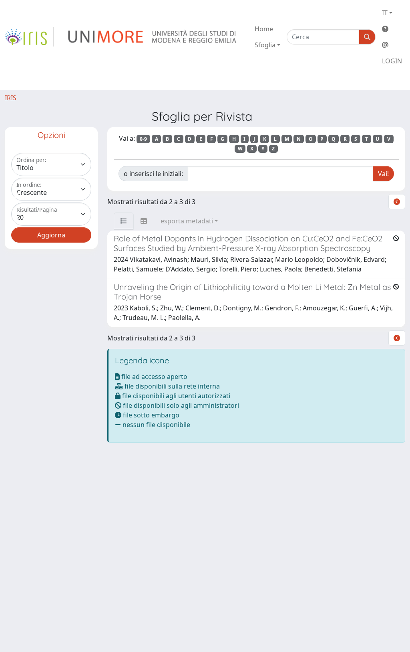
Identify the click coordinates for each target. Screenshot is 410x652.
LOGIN (392, 61)
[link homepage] (29, 37)
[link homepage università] (152, 37)
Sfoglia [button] (265, 44)
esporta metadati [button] (187, 221)
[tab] (124, 221)
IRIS (10, 97)
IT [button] (385, 12)
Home (264, 28)
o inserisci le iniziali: (153, 173)
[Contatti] (392, 45)
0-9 (143, 139)
